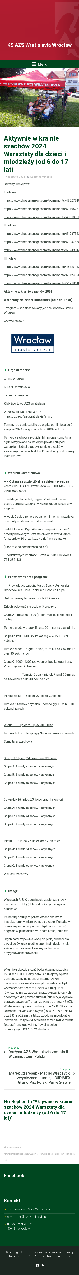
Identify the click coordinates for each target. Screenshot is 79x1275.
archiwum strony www (57, 1256)
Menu (42, 64)
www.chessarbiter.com (19, 988)
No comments (43, 176)
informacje (14, 1147)
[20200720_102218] (39, 97)
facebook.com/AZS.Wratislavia (28, 1209)
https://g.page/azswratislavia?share (28, 416)
